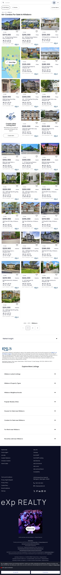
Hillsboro (34, 323)
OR (29, 323)
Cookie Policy (4, 485)
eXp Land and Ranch (38, 469)
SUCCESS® (36, 455)
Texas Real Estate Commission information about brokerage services (30, 548)
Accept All (15, 572)
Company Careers (5, 460)
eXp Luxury (36, 466)
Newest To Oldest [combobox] (16, 7)
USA (25, 323)
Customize (45, 572)
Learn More (49, 553)
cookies (6, 563)
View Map (12, 62)
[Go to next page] (37, 328)
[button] (30, 338)
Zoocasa (35, 452)
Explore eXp (4, 449)
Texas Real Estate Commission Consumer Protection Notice (30, 550)
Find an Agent (4, 452)
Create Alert (11, 135)
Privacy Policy (4, 482)
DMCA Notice (30, 540)
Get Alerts (56, 7)
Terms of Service (42, 542)
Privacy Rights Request (7, 479)
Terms (50, 565)
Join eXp (3, 455)
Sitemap (3, 491)
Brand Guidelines (5, 488)
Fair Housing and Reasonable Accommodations (30, 543)
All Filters (6, 7)
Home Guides (4, 463)
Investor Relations (5, 458)
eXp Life (35, 449)
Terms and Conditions (6, 477)
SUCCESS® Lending (38, 458)
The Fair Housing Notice (49, 552)
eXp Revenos (36, 460)
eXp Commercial (37, 463)
